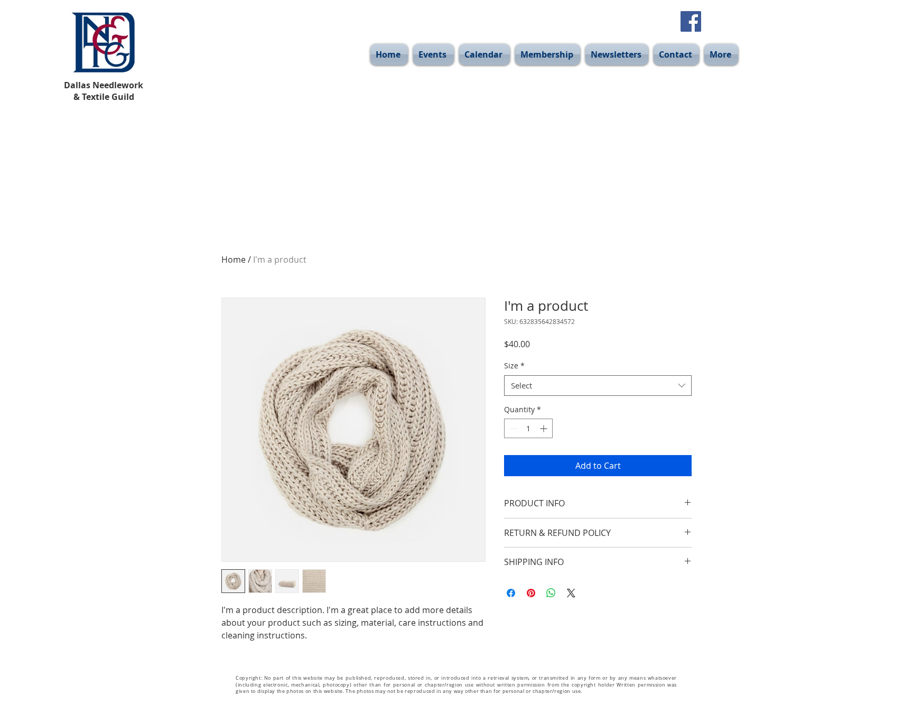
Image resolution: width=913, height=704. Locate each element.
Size (514, 365)
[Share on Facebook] (511, 593)
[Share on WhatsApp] (551, 593)
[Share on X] (571, 593)
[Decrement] (512, 428)
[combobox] (598, 385)
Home (233, 259)
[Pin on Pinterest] (531, 593)
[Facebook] (691, 21)
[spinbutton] (528, 428)
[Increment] (544, 428)
